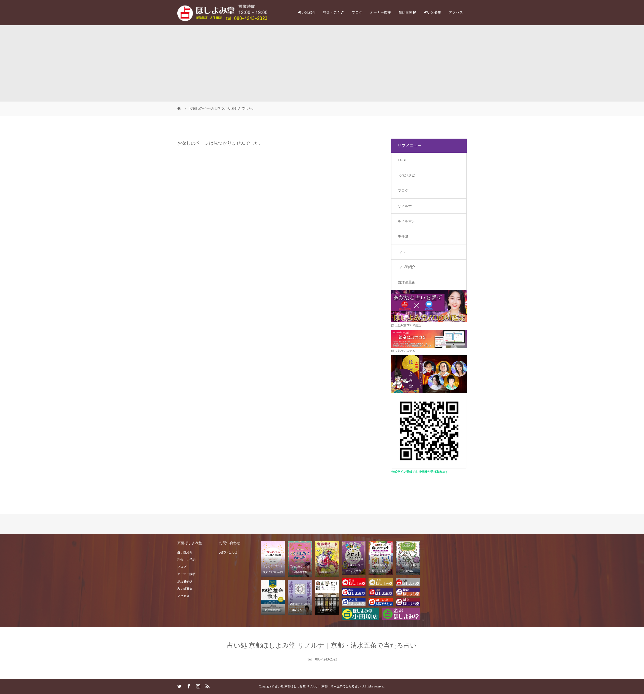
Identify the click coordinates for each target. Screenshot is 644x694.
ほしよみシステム (403, 351)
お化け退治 (406, 175)
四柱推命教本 (272, 610)
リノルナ (405, 206)
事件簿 (403, 236)
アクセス (456, 12)
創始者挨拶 (407, 12)
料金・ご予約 (333, 12)
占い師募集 (432, 12)
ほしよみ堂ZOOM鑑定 (406, 325)
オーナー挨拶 (380, 12)
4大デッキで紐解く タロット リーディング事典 (353, 565)
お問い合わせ (228, 552)
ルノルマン (406, 221)
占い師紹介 (306, 12)
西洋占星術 (406, 282)
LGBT (402, 160)
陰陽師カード (327, 572)
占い (401, 252)
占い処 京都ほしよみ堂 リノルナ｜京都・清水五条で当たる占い (322, 645)
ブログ (357, 12)
